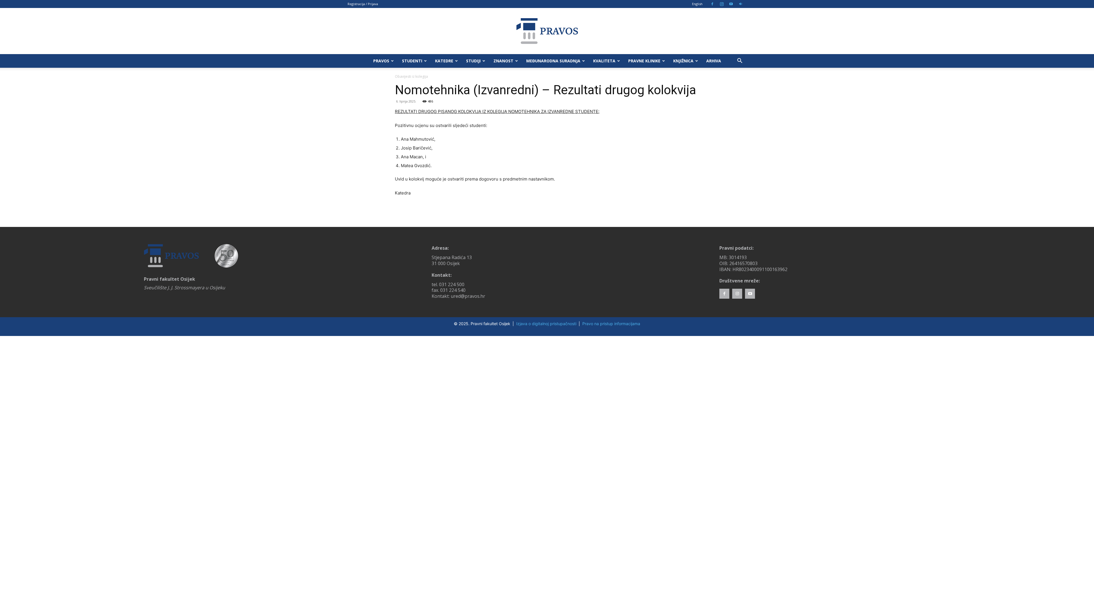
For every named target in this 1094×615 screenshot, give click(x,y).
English (697, 4)
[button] (739, 61)
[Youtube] (731, 4)
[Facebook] (712, 4)
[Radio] (740, 4)
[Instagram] (721, 4)
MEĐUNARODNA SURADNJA (553, 60)
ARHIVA (713, 60)
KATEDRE (444, 60)
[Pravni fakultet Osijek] (547, 31)
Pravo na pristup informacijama (611, 323)
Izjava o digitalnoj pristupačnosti (546, 323)
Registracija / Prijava (363, 4)
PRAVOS (381, 60)
